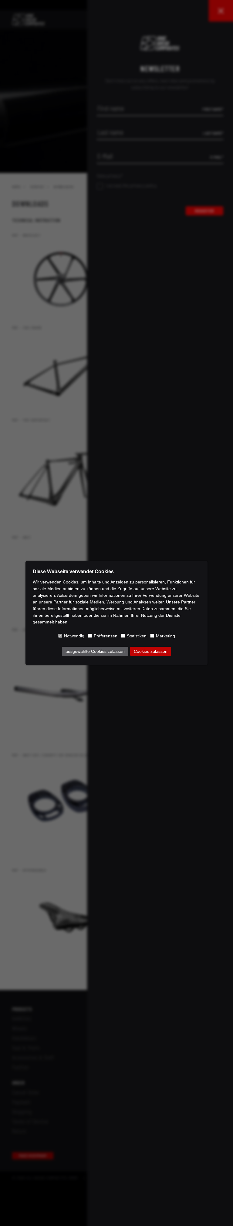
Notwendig (74, 635)
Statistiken (137, 635)
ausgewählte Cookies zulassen (95, 651)
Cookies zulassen (150, 651)
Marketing (165, 635)
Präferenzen (105, 635)
